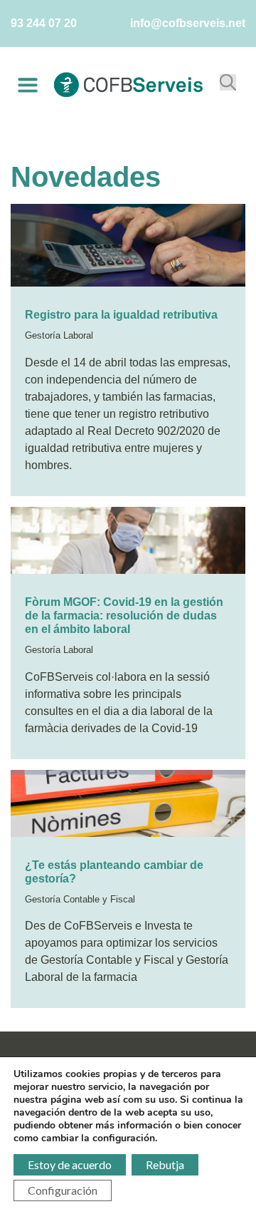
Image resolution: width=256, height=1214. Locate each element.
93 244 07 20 (44, 23)
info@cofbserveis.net (187, 23)
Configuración (62, 1190)
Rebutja (165, 1164)
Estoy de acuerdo (70, 1164)
